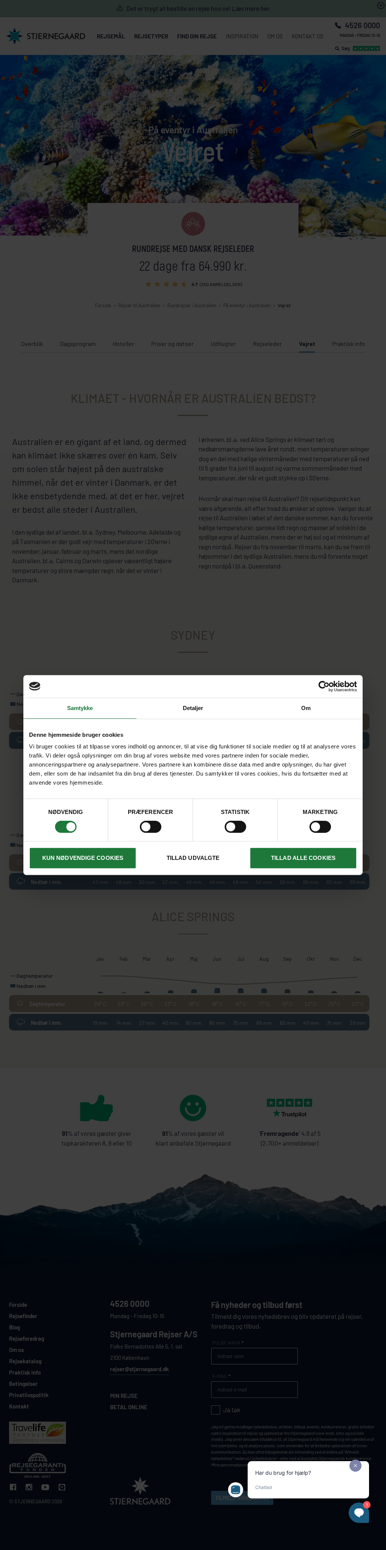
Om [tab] (306, 708)
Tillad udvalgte (193, 858)
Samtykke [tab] (80, 708)
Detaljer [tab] (193, 708)
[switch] (150, 827)
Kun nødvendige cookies (82, 858)
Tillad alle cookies (303, 858)
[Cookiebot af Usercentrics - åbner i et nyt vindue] (324, 686)
